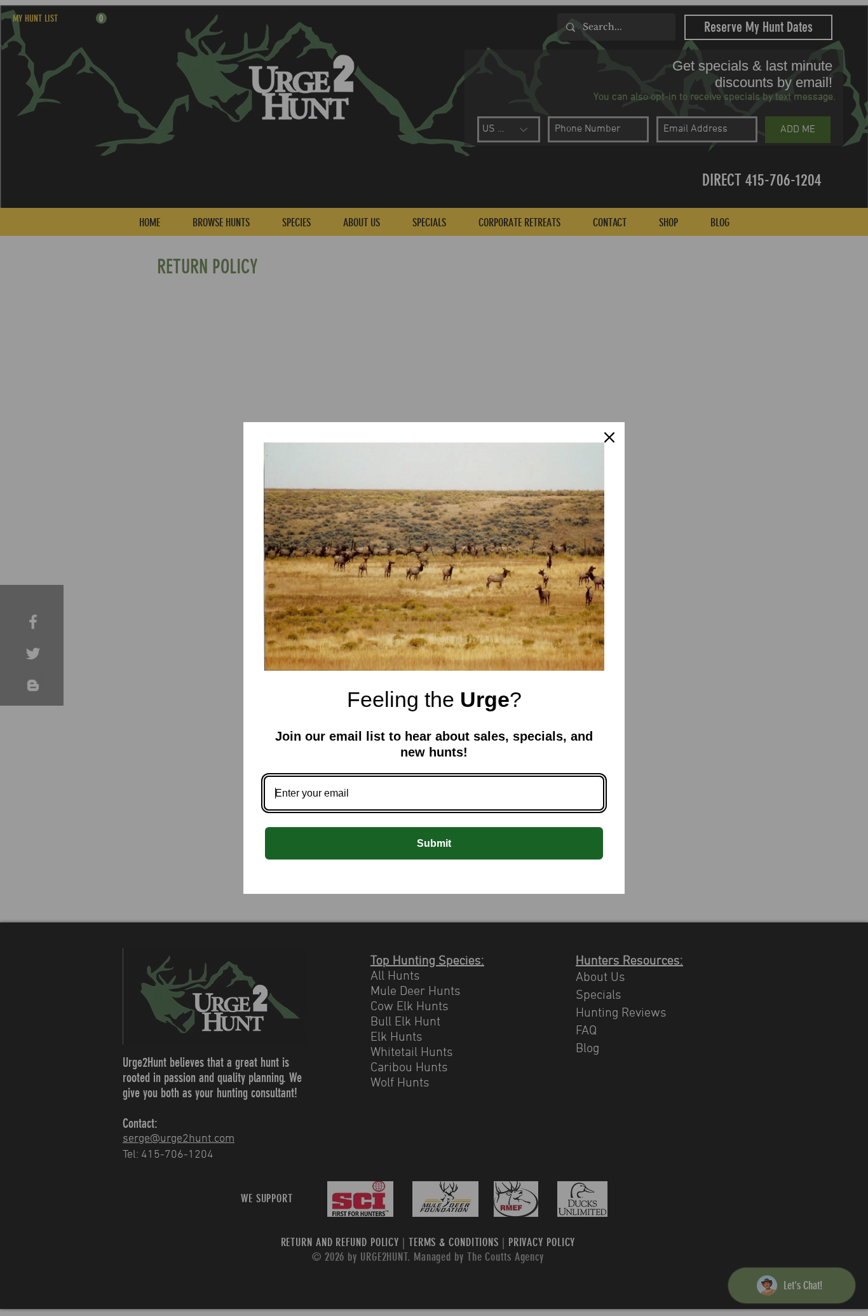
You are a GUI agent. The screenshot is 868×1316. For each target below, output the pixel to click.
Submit (434, 843)
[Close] (609, 437)
